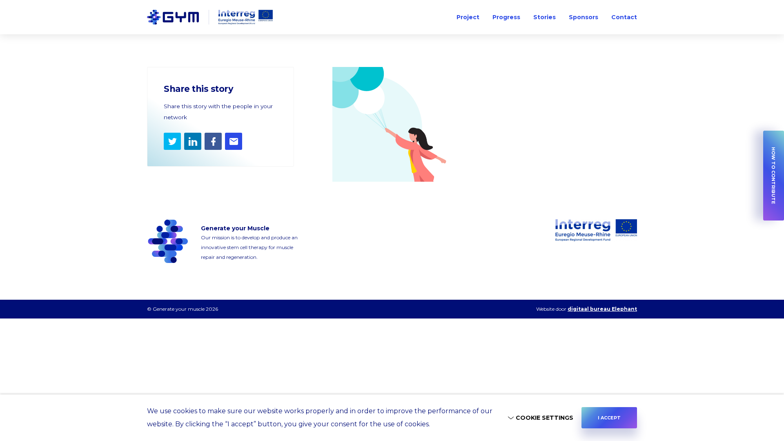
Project (468, 17)
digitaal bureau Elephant (602, 309)
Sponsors (583, 17)
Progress (506, 17)
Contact (624, 17)
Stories (544, 17)
